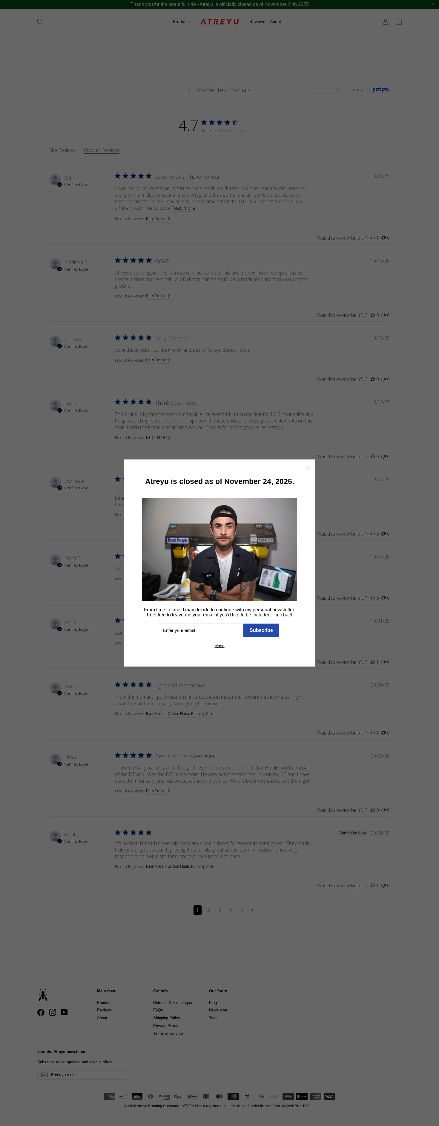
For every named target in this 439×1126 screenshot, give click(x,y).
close (220, 645)
